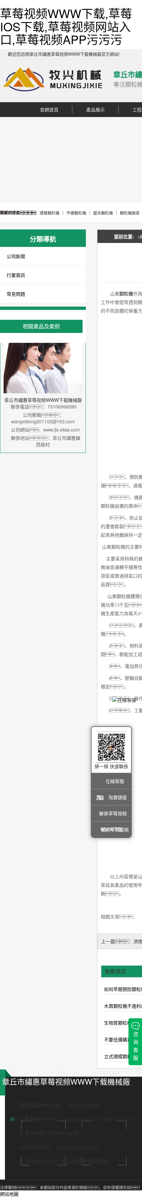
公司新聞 (16, 256)
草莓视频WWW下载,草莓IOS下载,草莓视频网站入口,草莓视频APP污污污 (66, 26)
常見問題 (16, 293)
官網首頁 (49, 109)
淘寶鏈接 (117, 797)
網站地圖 (9, 1193)
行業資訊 (16, 275)
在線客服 (115, 781)
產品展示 (95, 109)
